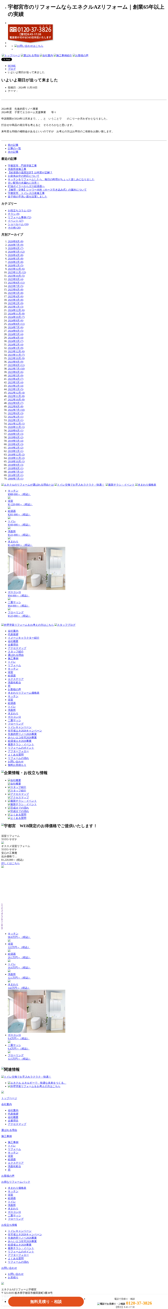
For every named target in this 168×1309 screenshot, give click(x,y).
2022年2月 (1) (15, 416)
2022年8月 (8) (15, 406)
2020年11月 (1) (16, 427)
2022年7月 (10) (16, 409)
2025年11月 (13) (17, 272)
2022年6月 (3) (15, 413)
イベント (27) (15, 220)
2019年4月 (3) (15, 444)
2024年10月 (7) (16, 317)
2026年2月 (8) (15, 262)
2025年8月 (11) (16, 282)
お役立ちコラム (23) (19, 210)
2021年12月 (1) (16, 423)
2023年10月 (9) (16, 358)
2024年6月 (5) (15, 330)
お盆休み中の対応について (23, 176)
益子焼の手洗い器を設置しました (27, 196)
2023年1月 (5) (15, 389)
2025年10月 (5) (16, 275)
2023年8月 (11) (16, 365)
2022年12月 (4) (16, 392)
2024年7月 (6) (15, 327)
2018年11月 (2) (16, 458)
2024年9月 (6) (15, 320)
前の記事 (13, 145)
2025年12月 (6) (16, 269)
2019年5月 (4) (15, 440)
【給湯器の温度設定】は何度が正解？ (30, 172)
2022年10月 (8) (16, 399)
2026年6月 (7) (15, 248)
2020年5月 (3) (15, 434)
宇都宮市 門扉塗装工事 (22, 165)
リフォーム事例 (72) (19, 217)
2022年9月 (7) (15, 403)
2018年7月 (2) (15, 471)
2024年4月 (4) (15, 337)
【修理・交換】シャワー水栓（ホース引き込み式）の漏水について (47, 189)
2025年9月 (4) (15, 279)
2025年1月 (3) (15, 306)
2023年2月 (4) (15, 385)
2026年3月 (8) (15, 258)
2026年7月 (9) (15, 244)
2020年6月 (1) (15, 430)
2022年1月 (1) (15, 420)
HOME (12, 65)
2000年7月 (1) (15, 478)
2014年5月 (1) (15, 475)
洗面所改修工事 (17, 169)
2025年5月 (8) (15, 293)
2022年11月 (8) (16, 396)
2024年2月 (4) (15, 344)
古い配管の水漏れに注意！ (23, 182)
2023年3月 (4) (15, 382)
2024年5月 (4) (15, 334)
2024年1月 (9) (15, 348)
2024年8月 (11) (16, 324)
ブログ (12, 68)
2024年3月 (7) (15, 341)
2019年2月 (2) (15, 447)
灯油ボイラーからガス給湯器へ (26, 186)
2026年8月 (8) (15, 241)
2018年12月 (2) (16, 454)
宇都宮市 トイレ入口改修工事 (26, 193)
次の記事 (13, 151)
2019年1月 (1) (15, 451)
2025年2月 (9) (15, 303)
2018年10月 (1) (16, 461)
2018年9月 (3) (15, 465)
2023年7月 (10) (16, 368)
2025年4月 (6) (15, 296)
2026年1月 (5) (15, 265)
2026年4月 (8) (15, 255)
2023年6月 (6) (15, 372)
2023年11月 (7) (16, 354)
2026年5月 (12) (16, 251)
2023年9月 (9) (15, 361)
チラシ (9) (13, 214)
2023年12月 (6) (16, 351)
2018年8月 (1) (15, 468)
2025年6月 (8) (15, 289)
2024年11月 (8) (16, 313)
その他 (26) (14, 227)
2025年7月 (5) (15, 286)
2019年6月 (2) (15, 437)
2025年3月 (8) (15, 299)
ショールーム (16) (18, 224)
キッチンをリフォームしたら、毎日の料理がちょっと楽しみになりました (51, 179)
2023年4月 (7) (15, 379)
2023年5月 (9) (15, 375)
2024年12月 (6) (16, 310)
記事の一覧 (14, 148)
